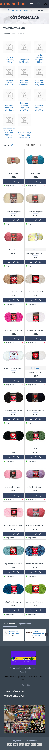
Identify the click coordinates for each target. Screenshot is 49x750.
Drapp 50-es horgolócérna (14, 632)
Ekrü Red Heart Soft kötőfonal (35, 292)
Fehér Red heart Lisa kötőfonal (35, 330)
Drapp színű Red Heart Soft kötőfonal (13, 292)
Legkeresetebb (24, 624)
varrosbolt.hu (12, 3)
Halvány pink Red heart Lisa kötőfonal (13, 487)
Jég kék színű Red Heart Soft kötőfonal (13, 564)
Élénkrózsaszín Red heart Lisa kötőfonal (13, 330)
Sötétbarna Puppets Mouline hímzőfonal (38, 633)
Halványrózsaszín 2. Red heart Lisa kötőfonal (13, 525)
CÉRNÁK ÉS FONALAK (20, 10)
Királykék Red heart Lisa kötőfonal (13, 602)
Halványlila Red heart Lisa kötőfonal (35, 487)
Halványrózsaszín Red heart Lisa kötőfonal (35, 525)
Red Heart (35, 368)
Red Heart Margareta (13, 173)
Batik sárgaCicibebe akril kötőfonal (35, 254)
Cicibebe (35, 249)
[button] (2, 634)
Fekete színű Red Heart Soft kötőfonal (13, 449)
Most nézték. (9, 624)
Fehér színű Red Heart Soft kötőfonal (35, 372)
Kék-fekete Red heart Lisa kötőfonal (35, 564)
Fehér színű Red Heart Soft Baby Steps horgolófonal (13, 369)
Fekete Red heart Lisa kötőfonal (13, 411)
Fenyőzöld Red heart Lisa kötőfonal (35, 449)
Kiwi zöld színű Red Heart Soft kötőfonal (35, 602)
